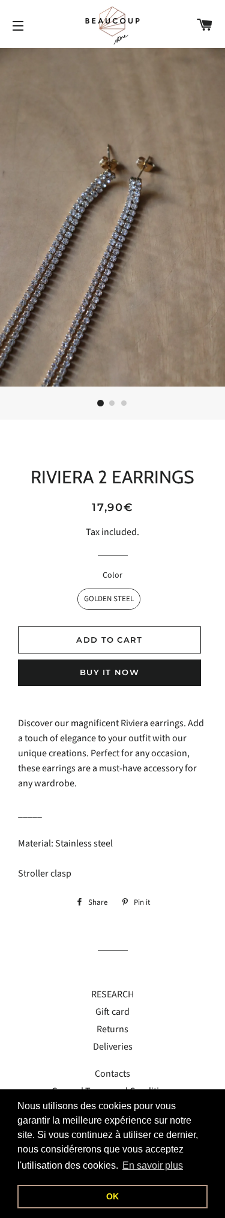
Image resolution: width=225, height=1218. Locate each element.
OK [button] (112, 1196)
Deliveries (113, 1046)
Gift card (112, 1011)
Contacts (112, 1073)
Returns (112, 1029)
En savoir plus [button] (152, 1165)
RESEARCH (112, 994)
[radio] (108, 599)
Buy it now (109, 672)
